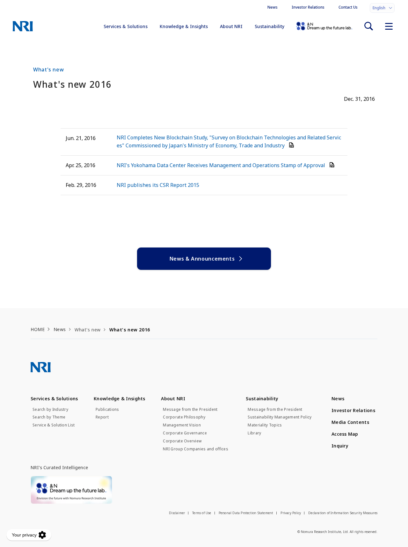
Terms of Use (201, 513)
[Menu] (388, 26)
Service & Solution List (54, 425)
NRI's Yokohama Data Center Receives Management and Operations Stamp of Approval (221, 165)
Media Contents (350, 422)
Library (254, 433)
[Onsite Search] (368, 26)
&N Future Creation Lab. (324, 26)
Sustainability (269, 26)
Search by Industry (50, 409)
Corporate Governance (185, 433)
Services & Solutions (126, 26)
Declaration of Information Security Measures (342, 513)
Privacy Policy (290, 513)
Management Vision (182, 425)
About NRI (231, 26)
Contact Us (348, 7)
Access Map (345, 434)
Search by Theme (49, 417)
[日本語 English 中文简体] (382, 8)
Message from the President (190, 409)
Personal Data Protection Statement (246, 513)
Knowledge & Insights (184, 26)
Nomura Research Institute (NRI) (23, 26)
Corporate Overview (182, 441)
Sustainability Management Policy (279, 417)
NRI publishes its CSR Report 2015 (158, 184)
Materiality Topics (265, 425)
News (272, 7)
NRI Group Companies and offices (195, 449)
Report (102, 417)
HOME (38, 329)
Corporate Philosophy (184, 417)
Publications (107, 409)
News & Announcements (202, 258)
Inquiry (340, 446)
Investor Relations (308, 7)
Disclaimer (177, 513)
